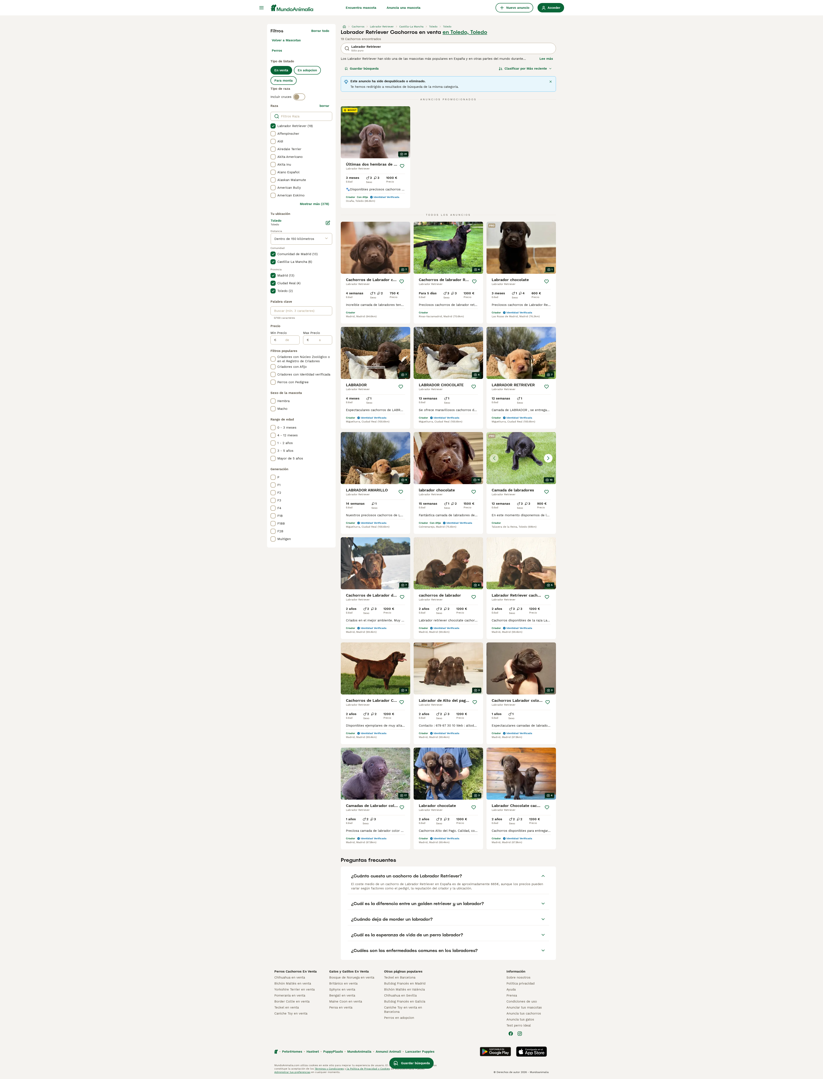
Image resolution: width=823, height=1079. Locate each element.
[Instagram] (519, 1033)
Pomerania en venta (289, 995)
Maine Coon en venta (345, 1001)
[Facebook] (510, 1033)
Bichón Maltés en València (404, 989)
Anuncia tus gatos (520, 1019)
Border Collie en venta (291, 1001)
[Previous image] (494, 458)
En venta (281, 70)
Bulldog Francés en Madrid (404, 983)
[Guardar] (402, 166)
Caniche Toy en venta (290, 1013)
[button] (521, 458)
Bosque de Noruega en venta (351, 977)
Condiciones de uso (521, 1001)
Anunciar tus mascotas (524, 1007)
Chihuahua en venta (289, 977)
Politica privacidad (520, 983)
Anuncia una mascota (404, 8)
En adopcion (307, 70)
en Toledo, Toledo (465, 32)
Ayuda (511, 989)
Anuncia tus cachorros (523, 1013)
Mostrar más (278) (314, 204)
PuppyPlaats (333, 1052)
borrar (324, 106)
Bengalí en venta (342, 995)
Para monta (283, 80)
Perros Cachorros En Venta (295, 971)
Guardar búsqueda (364, 68)
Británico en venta (343, 983)
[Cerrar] (550, 81)
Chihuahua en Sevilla (400, 995)
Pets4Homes (292, 1052)
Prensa (511, 995)
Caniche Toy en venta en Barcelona (403, 1010)
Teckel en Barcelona (399, 977)
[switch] (299, 96)
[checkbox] (273, 126)
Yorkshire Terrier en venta (294, 989)
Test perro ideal (518, 1025)
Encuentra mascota (361, 8)
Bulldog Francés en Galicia (404, 1001)
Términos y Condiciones (329, 1068)
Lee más (546, 59)
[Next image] (548, 458)
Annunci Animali (388, 1052)
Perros (277, 50)
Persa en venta (340, 1007)
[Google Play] (495, 1051)
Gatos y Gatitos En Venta (349, 971)
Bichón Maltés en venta (292, 983)
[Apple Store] (531, 1051)
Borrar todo (320, 31)
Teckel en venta (286, 1007)
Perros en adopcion (399, 1018)
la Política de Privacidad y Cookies (368, 1068)
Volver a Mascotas (286, 40)
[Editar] (328, 222)
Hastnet (312, 1052)
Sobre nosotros (518, 977)
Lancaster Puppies (419, 1052)
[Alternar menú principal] (261, 7)
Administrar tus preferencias (292, 1072)
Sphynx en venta (342, 989)
